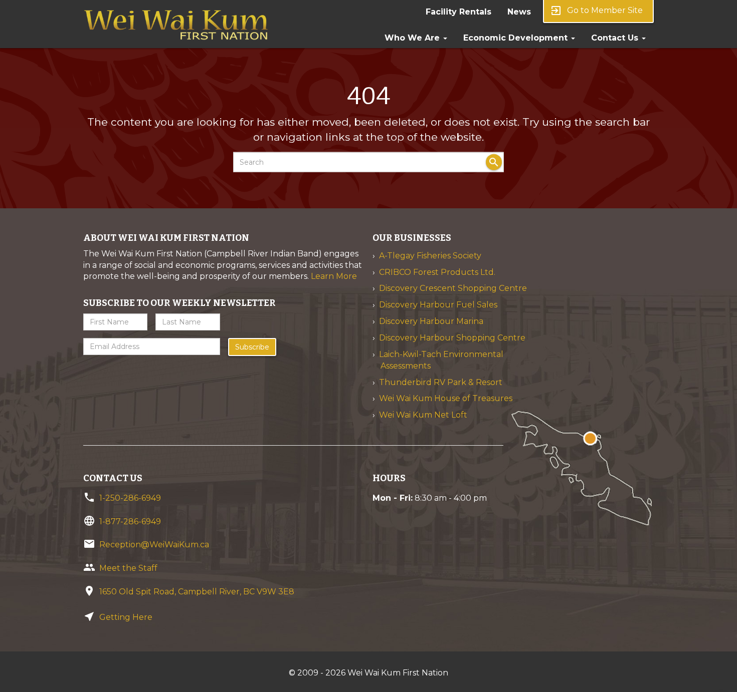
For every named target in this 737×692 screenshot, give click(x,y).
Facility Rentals (458, 12)
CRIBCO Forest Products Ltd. (437, 272)
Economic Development (516, 38)
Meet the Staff (128, 568)
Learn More (334, 276)
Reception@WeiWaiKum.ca (154, 544)
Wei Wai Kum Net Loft (423, 415)
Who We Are (413, 38)
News (519, 12)
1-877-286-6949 (130, 521)
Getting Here (125, 617)
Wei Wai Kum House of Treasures (445, 398)
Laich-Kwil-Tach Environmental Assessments (441, 360)
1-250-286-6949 (130, 498)
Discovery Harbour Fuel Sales (438, 304)
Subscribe (252, 347)
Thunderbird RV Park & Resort (440, 382)
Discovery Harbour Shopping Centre (452, 337)
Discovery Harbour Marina (431, 321)
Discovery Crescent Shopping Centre (453, 288)
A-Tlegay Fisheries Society (430, 255)
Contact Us (616, 38)
